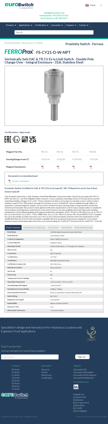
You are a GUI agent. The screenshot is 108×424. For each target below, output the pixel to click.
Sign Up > (82, 357)
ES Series (16, 369)
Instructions (53, 227)
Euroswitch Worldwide (83, 372)
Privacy (78, 417)
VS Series (16, 378)
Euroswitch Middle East (84, 378)
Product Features (13, 227)
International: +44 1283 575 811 (54, 15)
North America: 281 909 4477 (54, 18)
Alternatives (67, 227)
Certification (46, 378)
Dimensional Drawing (83, 227)
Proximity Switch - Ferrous (16, 43)
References (46, 375)
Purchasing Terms (88, 417)
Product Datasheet (20, 181)
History (44, 372)
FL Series (16, 375)
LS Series (16, 380)
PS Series (16, 383)
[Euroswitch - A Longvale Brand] (14, 396)
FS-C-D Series (36, 43)
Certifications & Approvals (34, 227)
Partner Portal (102, 417)
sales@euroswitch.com (54, 12)
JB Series (16, 386)
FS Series (16, 372)
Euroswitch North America (85, 375)
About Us (45, 369)
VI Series (16, 389)
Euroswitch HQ (80, 369)
